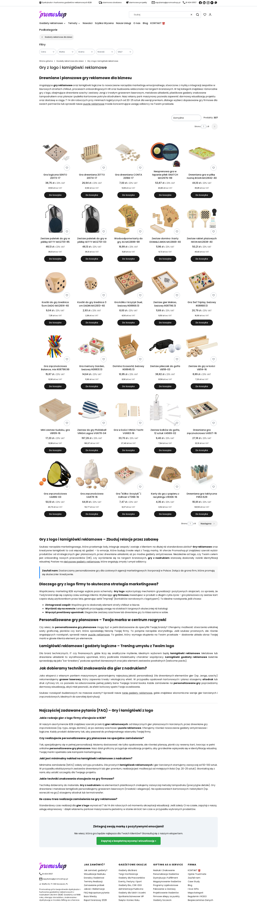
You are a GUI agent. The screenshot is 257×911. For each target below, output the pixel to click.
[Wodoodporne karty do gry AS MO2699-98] (128, 219)
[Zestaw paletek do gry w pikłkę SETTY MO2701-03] (92, 219)
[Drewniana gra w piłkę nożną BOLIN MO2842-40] (202, 153)
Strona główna (46, 61)
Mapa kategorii (195, 892)
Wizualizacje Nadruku (95, 874)
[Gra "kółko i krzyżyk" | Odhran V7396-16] (128, 474)
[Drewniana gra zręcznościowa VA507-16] (202, 410)
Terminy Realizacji (93, 881)
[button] (197, 14)
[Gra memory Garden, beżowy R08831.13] (92, 346)
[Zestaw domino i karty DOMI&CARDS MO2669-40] (165, 219)
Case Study (194, 881)
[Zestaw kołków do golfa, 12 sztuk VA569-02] (165, 410)
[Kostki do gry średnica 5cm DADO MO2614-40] (55, 283)
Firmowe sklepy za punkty (166, 896)
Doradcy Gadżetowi (94, 877)
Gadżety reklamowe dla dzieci (58, 37)
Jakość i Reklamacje (94, 888)
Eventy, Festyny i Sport (130, 881)
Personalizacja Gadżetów (166, 874)
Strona (198, 126)
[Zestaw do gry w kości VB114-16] (202, 346)
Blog (190, 885)
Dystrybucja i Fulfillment (165, 877)
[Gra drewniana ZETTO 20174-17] (92, 154)
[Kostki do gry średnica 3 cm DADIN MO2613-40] (92, 283)
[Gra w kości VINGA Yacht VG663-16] (128, 410)
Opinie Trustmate (197, 874)
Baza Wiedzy (90, 896)
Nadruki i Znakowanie (164, 870)
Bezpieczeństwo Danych (200, 900)
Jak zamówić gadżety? (95, 870)
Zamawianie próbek (94, 885)
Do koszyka (55, 195)
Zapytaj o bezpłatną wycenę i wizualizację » (128, 841)
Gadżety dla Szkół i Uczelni (132, 892)
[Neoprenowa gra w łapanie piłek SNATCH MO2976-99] (165, 152)
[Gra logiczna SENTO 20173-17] (55, 154)
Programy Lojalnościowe (165, 885)
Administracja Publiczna (131, 888)
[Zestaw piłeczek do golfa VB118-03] (165, 346)
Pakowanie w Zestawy (164, 888)
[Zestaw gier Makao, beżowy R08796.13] (165, 283)
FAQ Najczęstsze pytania (96, 892)
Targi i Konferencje (128, 874)
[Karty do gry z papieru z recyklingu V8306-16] (165, 474)
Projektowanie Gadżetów (166, 892)
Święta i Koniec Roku (129, 900)
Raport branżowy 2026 (95, 900)
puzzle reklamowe (93, 104)
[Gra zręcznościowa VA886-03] (55, 474)
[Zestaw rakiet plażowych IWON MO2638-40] (202, 219)
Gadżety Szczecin (162, 900)
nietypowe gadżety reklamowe (82, 561)
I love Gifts (193, 888)
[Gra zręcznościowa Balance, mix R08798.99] (55, 346)
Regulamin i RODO (197, 896)
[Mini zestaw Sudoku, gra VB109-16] (55, 410)
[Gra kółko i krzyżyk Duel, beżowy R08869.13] (128, 283)
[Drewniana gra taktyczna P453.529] (202, 474)
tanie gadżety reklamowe (137, 693)
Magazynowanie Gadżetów (167, 881)
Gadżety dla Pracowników (132, 877)
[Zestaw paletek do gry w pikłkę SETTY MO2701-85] (55, 219)
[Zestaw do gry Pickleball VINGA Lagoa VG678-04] (92, 410)
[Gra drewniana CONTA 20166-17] (128, 154)
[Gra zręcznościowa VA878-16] (92, 474)
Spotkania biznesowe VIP (131, 896)
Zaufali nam (194, 877)
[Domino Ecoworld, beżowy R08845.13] (128, 346)
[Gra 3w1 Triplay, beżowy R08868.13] (202, 283)
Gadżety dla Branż (128, 870)
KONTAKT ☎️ (194, 870)
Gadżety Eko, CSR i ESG (130, 885)
